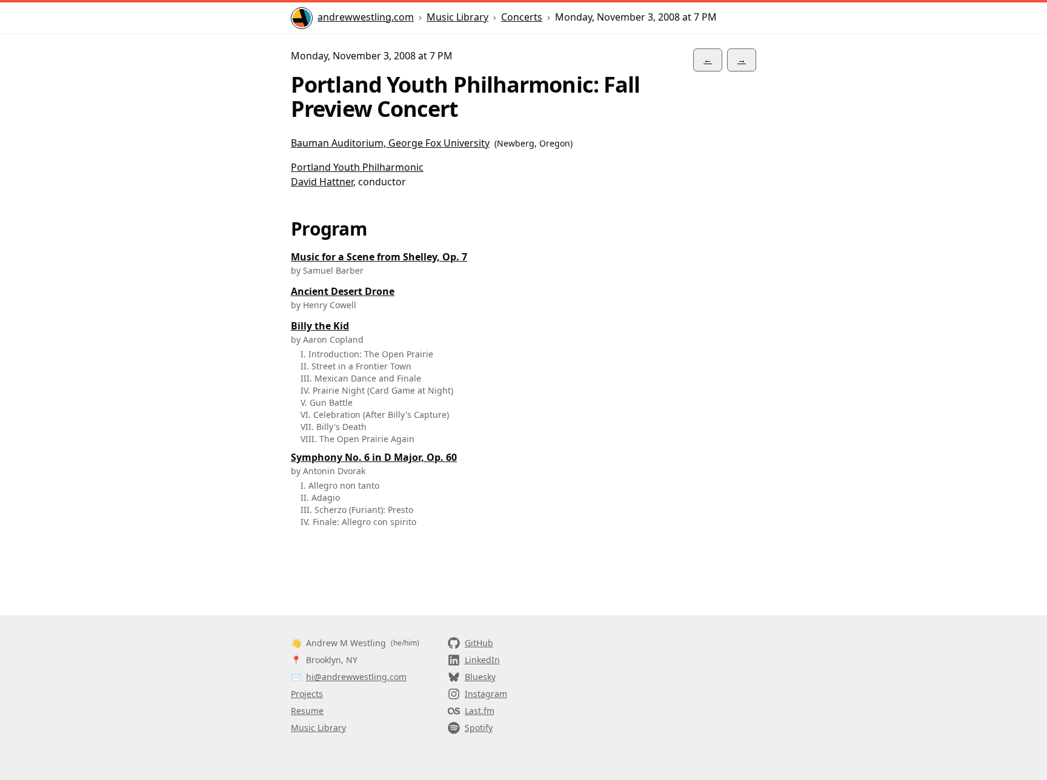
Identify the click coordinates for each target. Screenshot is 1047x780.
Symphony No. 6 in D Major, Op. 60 (374, 457)
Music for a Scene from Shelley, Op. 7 (379, 256)
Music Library (457, 17)
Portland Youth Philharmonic (357, 167)
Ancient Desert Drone (342, 291)
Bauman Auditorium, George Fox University (390, 143)
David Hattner (322, 181)
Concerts (521, 17)
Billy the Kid (320, 325)
